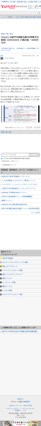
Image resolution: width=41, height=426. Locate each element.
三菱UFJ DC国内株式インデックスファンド (19, 188)
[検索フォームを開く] (39, 13)
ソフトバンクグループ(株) (12, 270)
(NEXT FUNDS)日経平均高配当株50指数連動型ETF (21, 331)
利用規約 (17, 410)
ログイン (31, 8)
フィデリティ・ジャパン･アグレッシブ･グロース (21, 184)
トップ (3, 17)
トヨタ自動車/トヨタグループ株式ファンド (18, 180)
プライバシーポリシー (12, 408)
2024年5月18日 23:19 (28, 55)
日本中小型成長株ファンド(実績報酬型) (17, 196)
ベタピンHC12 (9, 58)
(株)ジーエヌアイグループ (12, 274)
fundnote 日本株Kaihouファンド (14, 192)
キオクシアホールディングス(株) (15, 262)
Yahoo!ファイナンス (15, 405)
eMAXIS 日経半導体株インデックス (16, 176)
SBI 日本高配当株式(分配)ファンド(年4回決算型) (21, 208)
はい (29, 127)
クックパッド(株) (9, 282)
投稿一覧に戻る (7, 34)
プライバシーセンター (28, 408)
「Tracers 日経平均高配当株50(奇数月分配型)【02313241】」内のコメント (15, 160)
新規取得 (27, 401)
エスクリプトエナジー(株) (12, 294)
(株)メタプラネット (9, 266)
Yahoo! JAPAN (27, 405)
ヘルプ (24, 410)
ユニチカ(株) (7, 290)
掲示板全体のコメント (9, 165)
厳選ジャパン (7, 200)
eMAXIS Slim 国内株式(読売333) (14, 204)
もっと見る (35, 212)
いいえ (37, 127)
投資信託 (10, 17)
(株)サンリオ (7, 286)
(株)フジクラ (7, 278)
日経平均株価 (7, 258)
